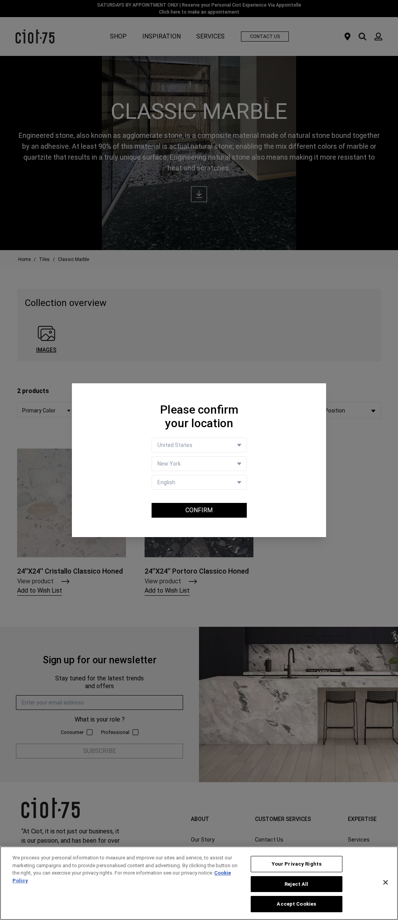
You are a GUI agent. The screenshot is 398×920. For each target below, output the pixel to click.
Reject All (296, 884)
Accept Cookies (296, 904)
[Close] (385, 882)
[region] (199, 883)
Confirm (199, 510)
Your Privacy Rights (296, 864)
